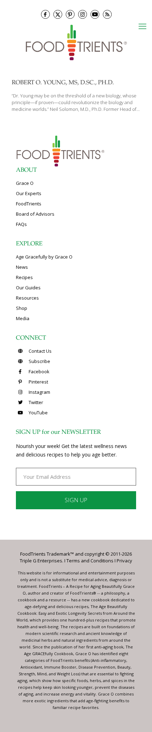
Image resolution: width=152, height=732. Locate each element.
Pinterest (38, 382)
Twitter (35, 402)
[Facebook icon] (45, 14)
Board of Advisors (35, 214)
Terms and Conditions (89, 560)
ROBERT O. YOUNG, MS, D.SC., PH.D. (63, 83)
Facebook (38, 371)
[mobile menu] (142, 26)
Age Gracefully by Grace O (44, 257)
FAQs (21, 224)
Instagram (39, 392)
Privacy (124, 560)
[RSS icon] (107, 14)
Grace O (25, 183)
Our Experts (28, 193)
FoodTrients (28, 203)
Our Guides (28, 287)
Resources (27, 298)
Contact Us (40, 351)
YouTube (38, 412)
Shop (21, 308)
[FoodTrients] (76, 42)
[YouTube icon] (94, 14)
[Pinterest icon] (70, 14)
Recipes (24, 277)
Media (22, 318)
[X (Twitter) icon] (57, 14)
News (22, 267)
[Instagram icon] (82, 14)
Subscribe (39, 361)
